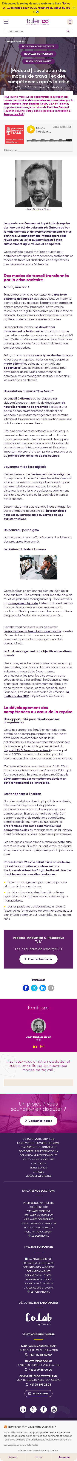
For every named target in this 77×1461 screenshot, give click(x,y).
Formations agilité (38, 1271)
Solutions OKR (39, 1207)
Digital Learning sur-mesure (38, 1223)
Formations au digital (38, 1275)
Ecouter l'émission (40, 959)
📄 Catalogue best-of (38, 1259)
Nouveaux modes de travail (38, 46)
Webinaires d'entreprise (38, 1219)
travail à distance (20, 398)
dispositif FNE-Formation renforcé (27, 750)
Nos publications (15, 41)
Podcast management (38, 1231)
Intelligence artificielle (38, 1203)
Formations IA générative (38, 1263)
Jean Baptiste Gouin (34, 103)
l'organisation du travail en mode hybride (32, 631)
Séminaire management (38, 1215)
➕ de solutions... (38, 1235)
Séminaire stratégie (38, 1211)
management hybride (23, 603)
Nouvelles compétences (38, 53)
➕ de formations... (38, 1291)
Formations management (38, 1267)
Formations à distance (38, 1283)
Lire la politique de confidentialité (21, 1444)
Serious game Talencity (38, 1227)
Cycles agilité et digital (38, 1287)
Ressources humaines (38, 61)
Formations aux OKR (38, 1279)
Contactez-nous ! (40, 1121)
